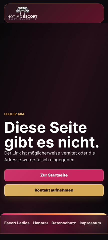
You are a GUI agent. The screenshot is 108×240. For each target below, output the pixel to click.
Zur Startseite (54, 175)
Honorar (40, 222)
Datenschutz (63, 222)
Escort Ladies (17, 222)
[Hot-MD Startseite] (22, 13)
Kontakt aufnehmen (54, 190)
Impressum (90, 222)
